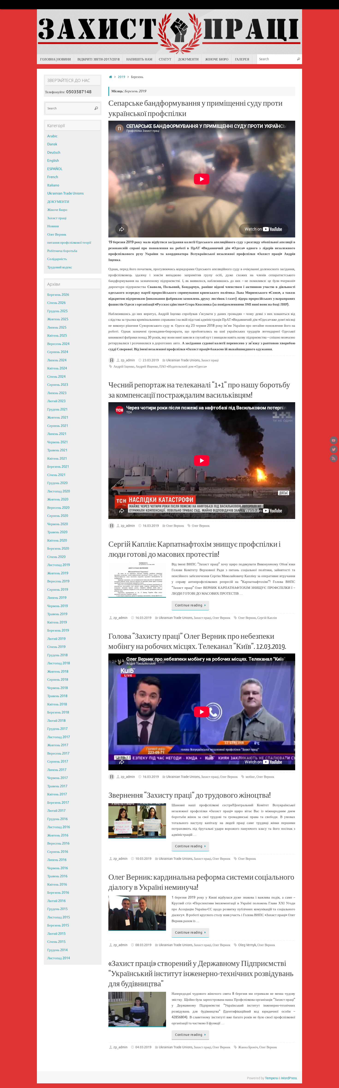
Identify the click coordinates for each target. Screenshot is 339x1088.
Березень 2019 (58, 630)
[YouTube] (334, 440)
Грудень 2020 (57, 483)
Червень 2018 (57, 688)
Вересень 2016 (58, 843)
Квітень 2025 (57, 335)
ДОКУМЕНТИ (58, 202)
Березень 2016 (58, 892)
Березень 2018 (58, 712)
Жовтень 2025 (57, 319)
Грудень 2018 (57, 655)
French (52, 177)
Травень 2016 (57, 876)
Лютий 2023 (56, 401)
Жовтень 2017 (57, 745)
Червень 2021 (57, 442)
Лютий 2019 (56, 639)
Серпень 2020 (57, 516)
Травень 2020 (57, 532)
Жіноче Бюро (57, 210)
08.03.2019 (143, 945)
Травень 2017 (57, 786)
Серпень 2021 (57, 426)
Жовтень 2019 (57, 573)
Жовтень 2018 (57, 671)
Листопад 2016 (58, 827)
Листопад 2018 (58, 663)
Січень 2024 (56, 377)
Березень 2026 (58, 295)
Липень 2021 (56, 434)
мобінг (250, 777)
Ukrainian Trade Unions (183, 360)
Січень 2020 (56, 557)
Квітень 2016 (57, 884)
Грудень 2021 (57, 409)
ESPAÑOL (54, 169)
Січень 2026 (56, 303)
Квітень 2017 (57, 794)
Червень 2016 (57, 868)
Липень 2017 (56, 770)
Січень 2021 (56, 475)
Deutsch (53, 152)
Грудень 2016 (57, 819)
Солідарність (57, 259)
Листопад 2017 (58, 737)
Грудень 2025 (57, 311)
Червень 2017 (57, 778)
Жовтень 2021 (57, 417)
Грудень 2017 (57, 729)
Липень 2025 (56, 327)
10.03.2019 (143, 859)
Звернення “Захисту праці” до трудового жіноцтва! (189, 795)
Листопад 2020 (58, 491)
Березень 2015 (58, 925)
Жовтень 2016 (57, 835)
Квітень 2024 (57, 368)
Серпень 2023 (57, 385)
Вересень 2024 (58, 344)
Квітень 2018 (57, 704)
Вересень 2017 (58, 753)
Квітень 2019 (57, 622)
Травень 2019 (57, 614)
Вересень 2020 (58, 508)
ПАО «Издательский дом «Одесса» (183, 367)
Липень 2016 (56, 860)
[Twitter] (334, 449)
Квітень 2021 (57, 458)
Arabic (52, 136)
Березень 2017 (58, 802)
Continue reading (188, 605)
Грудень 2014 (57, 950)
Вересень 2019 (58, 581)
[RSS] (334, 458)
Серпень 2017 (57, 761)
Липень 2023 (56, 393)
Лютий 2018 (56, 721)
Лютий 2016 (56, 901)
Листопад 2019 (58, 565)
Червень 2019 (57, 606)
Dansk (52, 144)
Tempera (271, 1078)
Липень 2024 (56, 360)
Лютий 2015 (56, 934)
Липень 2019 (56, 598)
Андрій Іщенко (123, 367)
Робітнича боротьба (62, 251)
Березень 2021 (58, 467)
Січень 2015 (56, 942)
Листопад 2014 (58, 958)
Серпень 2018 (57, 679)
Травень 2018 (57, 696)
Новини (53, 226)
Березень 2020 (58, 548)
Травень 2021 (57, 450)
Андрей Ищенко (147, 367)
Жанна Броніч (248, 1047)
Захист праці (210, 360)
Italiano (53, 185)
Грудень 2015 (57, 909)
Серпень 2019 (57, 589)
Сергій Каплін (267, 618)
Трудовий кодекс (59, 267)
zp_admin (128, 360)
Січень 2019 (56, 647)
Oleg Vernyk (247, 945)
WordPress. (289, 1078)
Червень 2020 (57, 524)
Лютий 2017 (56, 811)
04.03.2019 (143, 1047)
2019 (121, 77)
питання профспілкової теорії (69, 242)
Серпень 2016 (57, 852)
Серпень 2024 (57, 352)
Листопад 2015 (58, 917)
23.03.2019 (151, 360)
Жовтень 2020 (57, 499)
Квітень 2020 (57, 540)
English (53, 161)
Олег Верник (175, 526)
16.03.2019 (151, 526)
